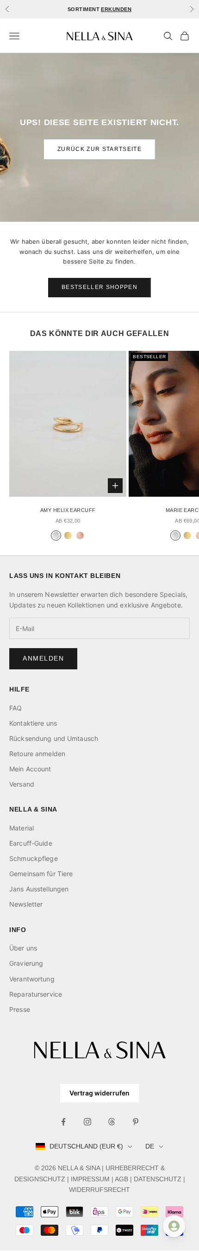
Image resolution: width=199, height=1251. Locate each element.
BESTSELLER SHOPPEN (99, 287)
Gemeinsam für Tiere (41, 874)
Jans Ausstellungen (38, 889)
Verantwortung (32, 979)
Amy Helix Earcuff (67, 510)
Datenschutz (157, 1179)
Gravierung (26, 963)
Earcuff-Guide (30, 843)
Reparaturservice (35, 994)
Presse (19, 1009)
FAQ (15, 708)
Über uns (23, 948)
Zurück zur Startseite (99, 149)
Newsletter (26, 904)
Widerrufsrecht (99, 1189)
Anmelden (43, 658)
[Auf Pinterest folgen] (135, 1121)
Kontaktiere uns (33, 723)
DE (149, 1146)
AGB (121, 1179)
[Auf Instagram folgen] (87, 1121)
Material (21, 828)
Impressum (90, 1179)
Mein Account (30, 769)
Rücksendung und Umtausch (53, 738)
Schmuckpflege (33, 858)
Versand (21, 784)
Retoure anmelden (37, 754)
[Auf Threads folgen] (111, 1121)
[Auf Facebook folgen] (63, 1121)
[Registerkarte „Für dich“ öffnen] (174, 1226)
